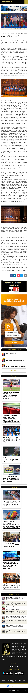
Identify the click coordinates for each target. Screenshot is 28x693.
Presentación (4, 680)
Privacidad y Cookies (21, 680)
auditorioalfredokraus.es (10, 266)
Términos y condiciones (12, 680)
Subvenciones (14, 681)
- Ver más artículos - (14, 370)
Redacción (23, 28)
